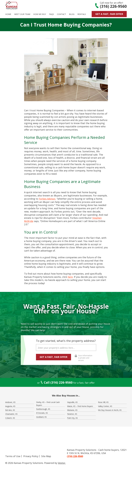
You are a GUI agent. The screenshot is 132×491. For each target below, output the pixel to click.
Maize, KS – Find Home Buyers (80, 406)
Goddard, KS (41, 417)
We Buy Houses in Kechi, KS (110, 410)
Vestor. (62, 462)
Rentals (81, 14)
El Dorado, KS (42, 413)
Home (8, 14)
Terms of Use (12, 456)
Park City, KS (72, 418)
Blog (71, 14)
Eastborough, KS (43, 409)
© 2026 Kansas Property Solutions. (24, 462)
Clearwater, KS (11, 414)
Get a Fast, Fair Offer (109, 14)
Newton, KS (72, 414)
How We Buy (39, 14)
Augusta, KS (10, 406)
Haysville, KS (72, 402)
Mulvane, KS (72, 410)
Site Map (46, 456)
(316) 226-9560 (113, 6)
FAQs (51, 14)
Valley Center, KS (105, 406)
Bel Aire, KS (10, 410)
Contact (61, 14)
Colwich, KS (10, 418)
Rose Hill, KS (103, 402)
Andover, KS (10, 402)
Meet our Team (22, 14)
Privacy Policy (30, 456)
